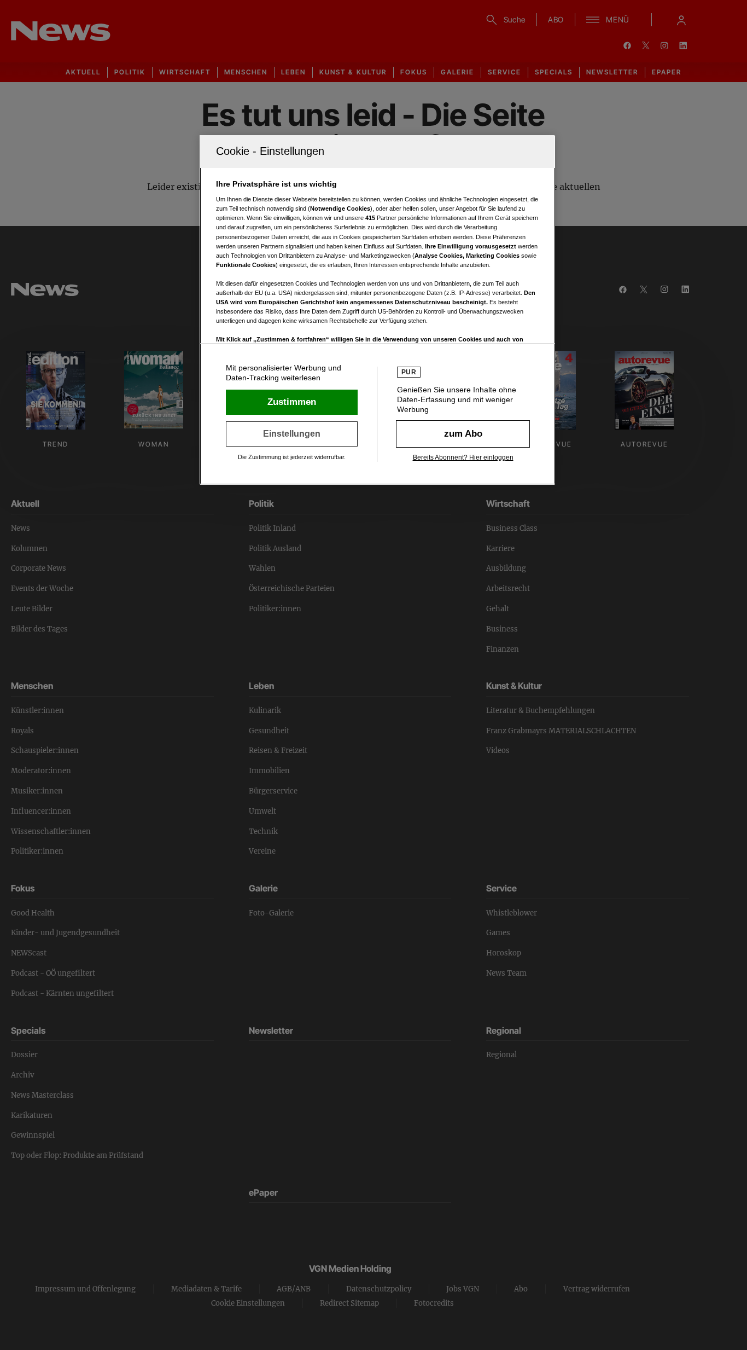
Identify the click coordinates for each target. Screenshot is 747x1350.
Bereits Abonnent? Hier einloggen (463, 457)
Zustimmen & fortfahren (292, 402)
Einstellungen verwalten (292, 434)
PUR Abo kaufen (463, 434)
